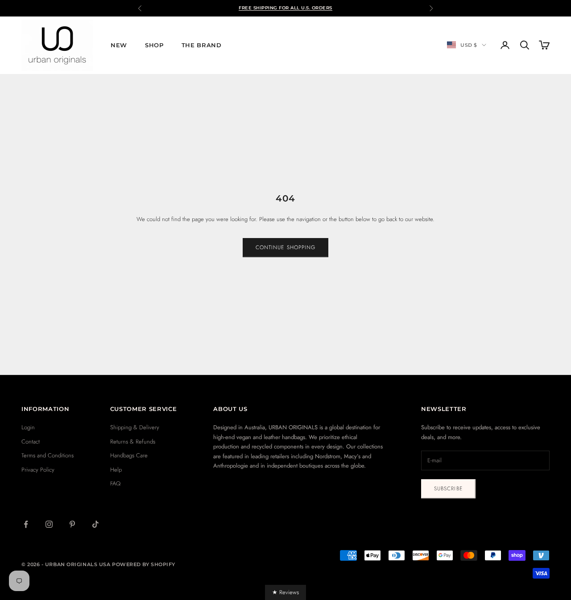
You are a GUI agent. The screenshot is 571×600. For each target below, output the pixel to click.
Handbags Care (129, 455)
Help (116, 469)
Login (28, 427)
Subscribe (448, 489)
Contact (30, 441)
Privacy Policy (37, 469)
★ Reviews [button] (285, 592)
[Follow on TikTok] (95, 524)
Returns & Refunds (132, 441)
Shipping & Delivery (134, 427)
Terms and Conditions (47, 455)
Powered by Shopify (143, 564)
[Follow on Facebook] (25, 524)
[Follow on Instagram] (49, 524)
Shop (154, 45)
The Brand (202, 45)
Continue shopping (285, 247)
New (119, 45)
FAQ (115, 483)
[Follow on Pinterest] (72, 524)
